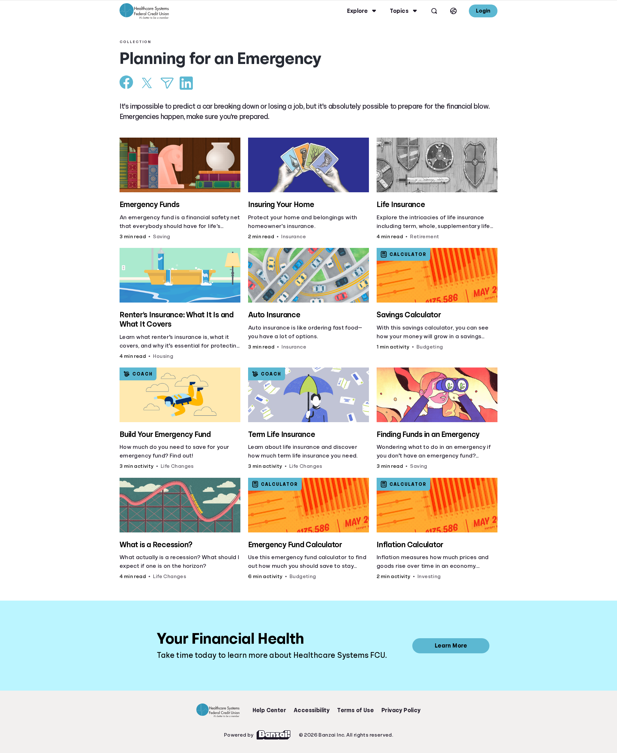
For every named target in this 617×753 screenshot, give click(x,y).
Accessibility (311, 710)
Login (483, 11)
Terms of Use (355, 710)
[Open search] (434, 11)
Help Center (269, 710)
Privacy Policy (401, 710)
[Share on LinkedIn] (186, 83)
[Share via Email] (167, 83)
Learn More (451, 646)
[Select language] (453, 11)
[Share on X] (147, 83)
